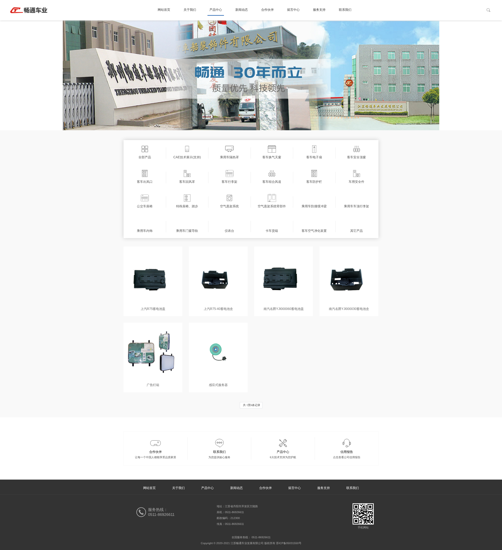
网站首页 (164, 9)
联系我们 (345, 9)
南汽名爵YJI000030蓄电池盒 (349, 309)
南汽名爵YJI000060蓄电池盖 (284, 309)
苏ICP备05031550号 (288, 543)
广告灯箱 (153, 385)
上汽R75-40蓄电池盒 (218, 309)
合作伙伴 (267, 9)
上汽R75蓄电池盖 (153, 309)
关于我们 (190, 9)
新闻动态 (241, 9)
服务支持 (319, 9)
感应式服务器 (218, 385)
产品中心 (215, 9)
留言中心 (293, 9)
